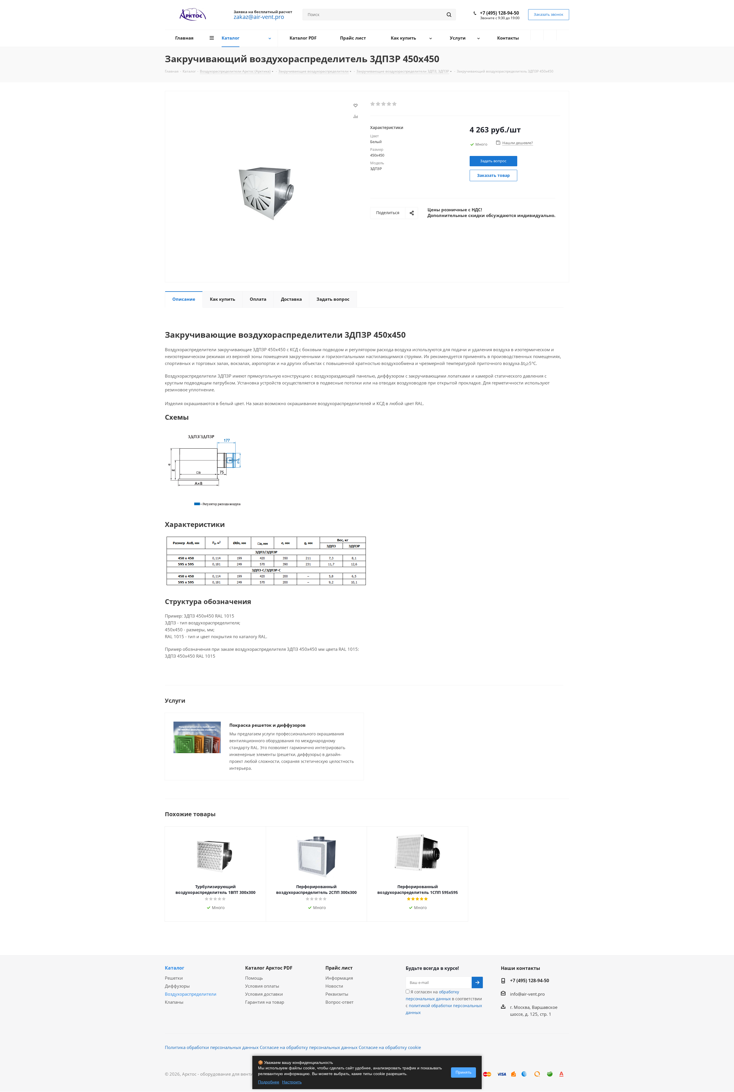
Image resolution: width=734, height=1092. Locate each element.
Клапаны (174, 1002)
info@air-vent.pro (527, 994)
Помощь (254, 978)
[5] (394, 104)
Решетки (174, 978)
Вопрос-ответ (339, 1002)
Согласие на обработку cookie (390, 1047)
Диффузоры (177, 986)
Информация (339, 978)
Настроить (292, 1082)
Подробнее (268, 1082)
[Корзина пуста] (563, 35)
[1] (373, 104)
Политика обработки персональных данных (212, 1047)
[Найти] (449, 14)
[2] (378, 104)
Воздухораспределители (190, 994)
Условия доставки (264, 994)
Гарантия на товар (264, 1002)
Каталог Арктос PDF (268, 968)
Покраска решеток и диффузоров (267, 725)
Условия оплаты (262, 986)
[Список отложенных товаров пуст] (550, 35)
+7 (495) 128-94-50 (499, 13)
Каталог (174, 968)
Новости (334, 986)
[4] (389, 104)
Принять (463, 1072)
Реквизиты (336, 994)
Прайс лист (339, 968)
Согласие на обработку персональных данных (309, 1047)
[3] (383, 104)
